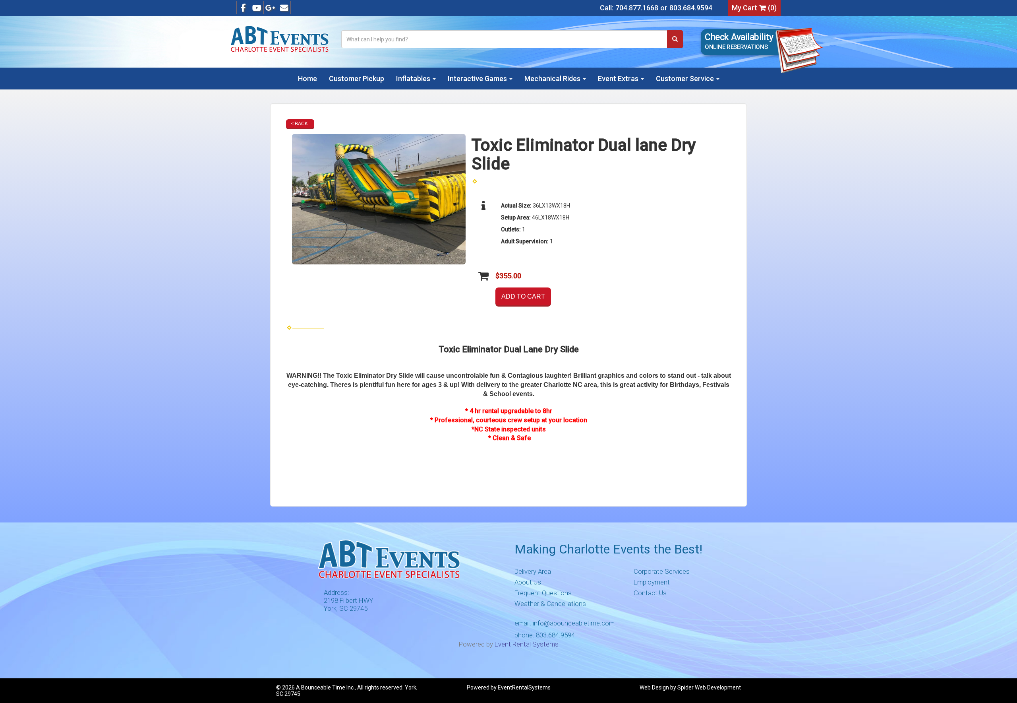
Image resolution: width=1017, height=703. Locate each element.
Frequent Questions (543, 593)
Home (307, 78)
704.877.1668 (636, 8)
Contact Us (650, 593)
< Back (299, 123)
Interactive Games (478, 78)
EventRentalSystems (524, 687)
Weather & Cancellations (550, 604)
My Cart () (754, 8)
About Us (527, 582)
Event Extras (619, 78)
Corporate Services (662, 571)
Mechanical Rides (553, 78)
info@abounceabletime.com (574, 623)
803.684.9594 (690, 8)
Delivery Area (532, 571)
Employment (652, 582)
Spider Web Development (709, 687)
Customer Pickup (356, 78)
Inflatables (414, 78)
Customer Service (685, 78)
